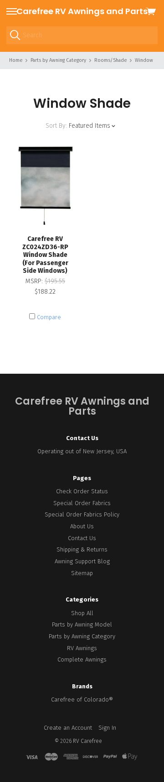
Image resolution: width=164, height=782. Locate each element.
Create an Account (68, 727)
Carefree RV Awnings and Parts (82, 11)
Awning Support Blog (82, 561)
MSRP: (35, 281)
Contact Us (82, 538)
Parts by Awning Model (82, 624)
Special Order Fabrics (82, 503)
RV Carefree (87, 741)
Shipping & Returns (82, 549)
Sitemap (82, 573)
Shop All (82, 613)
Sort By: (56, 126)
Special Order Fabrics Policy (82, 514)
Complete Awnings (82, 659)
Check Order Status (82, 491)
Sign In (107, 727)
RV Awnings (82, 648)
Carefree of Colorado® (82, 699)
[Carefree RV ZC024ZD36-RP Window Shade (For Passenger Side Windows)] (45, 185)
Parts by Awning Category (82, 636)
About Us (82, 526)
